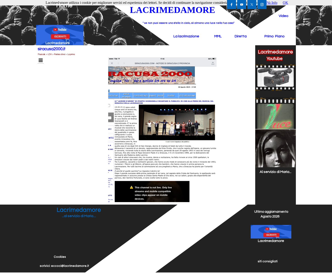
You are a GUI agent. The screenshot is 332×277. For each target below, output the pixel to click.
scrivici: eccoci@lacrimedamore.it (64, 265)
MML (218, 36)
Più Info (271, 3)
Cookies (60, 256)
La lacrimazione (186, 36)
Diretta (241, 36)
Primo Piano (274, 36)
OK (285, 3)
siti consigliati (268, 261)
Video (283, 16)
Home (64, 5)
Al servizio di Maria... (275, 172)
